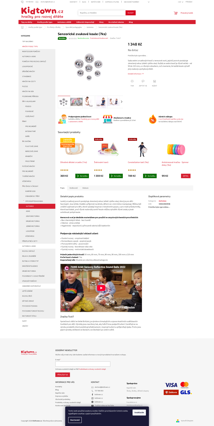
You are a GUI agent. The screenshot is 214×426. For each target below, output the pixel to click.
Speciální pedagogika (34, 201)
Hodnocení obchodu (62, 405)
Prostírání (29, 161)
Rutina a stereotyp (30, 261)
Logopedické (27, 66)
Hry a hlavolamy (29, 101)
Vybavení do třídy (32, 196)
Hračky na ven (28, 91)
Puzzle (25, 86)
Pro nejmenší (30, 126)
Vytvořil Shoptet (187, 421)
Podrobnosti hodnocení (99, 38)
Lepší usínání (27, 291)
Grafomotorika (32, 216)
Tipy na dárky (27, 41)
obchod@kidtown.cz (102, 387)
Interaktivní (30, 131)
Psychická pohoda (29, 306)
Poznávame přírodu (30, 96)
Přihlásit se (62, 375)
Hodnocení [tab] (74, 188)
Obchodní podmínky (131, 2)
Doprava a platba (112, 2)
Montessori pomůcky (31, 51)
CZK (179, 2)
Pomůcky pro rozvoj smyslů (34, 61)
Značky (25, 326)
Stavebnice (26, 76)
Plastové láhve (31, 146)
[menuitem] (26, 22)
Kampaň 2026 (30, 191)
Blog (84, 2)
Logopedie (30, 231)
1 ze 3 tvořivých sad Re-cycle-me (171, 119)
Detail (186, 176)
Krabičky (29, 156)
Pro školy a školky (30, 186)
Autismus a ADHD (29, 56)
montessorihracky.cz (134, 405)
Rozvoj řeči (27, 296)
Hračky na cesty (29, 81)
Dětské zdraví (28, 301)
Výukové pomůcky (29, 281)
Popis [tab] (62, 188)
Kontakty (73, 2)
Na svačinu (26, 141)
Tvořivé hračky (28, 176)
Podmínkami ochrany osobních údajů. (92, 369)
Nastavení (75, 420)
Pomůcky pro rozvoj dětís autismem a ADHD (83, 120)
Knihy (24, 121)
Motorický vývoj (29, 316)
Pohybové (29, 111)
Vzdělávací (29, 116)
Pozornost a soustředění (33, 276)
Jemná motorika (33, 226)
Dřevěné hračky (28, 71)
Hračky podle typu (30, 46)
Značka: (115, 38)
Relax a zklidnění (29, 256)
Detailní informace (134, 74)
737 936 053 (99, 391)
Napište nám (95, 2)
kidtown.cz (99, 394)
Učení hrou (26, 181)
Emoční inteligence (30, 266)
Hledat (131, 13)
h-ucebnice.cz (132, 402)
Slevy (24, 321)
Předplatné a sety (29, 241)
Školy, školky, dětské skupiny (138, 391)
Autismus (30, 206)
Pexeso (28, 106)
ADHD (28, 211)
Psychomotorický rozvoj (33, 311)
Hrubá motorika (33, 221)
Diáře (27, 136)
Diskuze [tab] (85, 188)
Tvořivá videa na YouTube (104, 405)
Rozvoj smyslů (28, 251)
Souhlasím (139, 412)
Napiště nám (131, 388)
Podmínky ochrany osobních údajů (68, 402)
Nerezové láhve (31, 151)
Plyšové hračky (28, 166)
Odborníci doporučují (31, 286)
